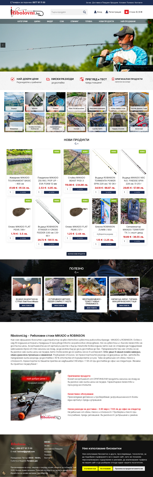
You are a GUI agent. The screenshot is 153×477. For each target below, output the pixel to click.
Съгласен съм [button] (90, 469)
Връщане (114, 3)
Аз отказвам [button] (105, 469)
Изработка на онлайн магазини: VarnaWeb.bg (29, 473)
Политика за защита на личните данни (52, 470)
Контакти (138, 3)
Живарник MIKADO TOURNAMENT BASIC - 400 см (19, 180)
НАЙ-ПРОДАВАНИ (128, 21)
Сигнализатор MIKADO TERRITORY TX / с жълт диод (133, 229)
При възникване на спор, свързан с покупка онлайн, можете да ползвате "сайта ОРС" (47, 467)
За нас (88, 3)
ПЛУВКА (88, 21)
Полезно (130, 3)
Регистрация (115, 12)
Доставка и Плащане (101, 3)
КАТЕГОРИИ (22, 21)
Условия (122, 3)
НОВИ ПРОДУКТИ (106, 21)
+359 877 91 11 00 (24, 448)
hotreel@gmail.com (26, 451)
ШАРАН (37, 21)
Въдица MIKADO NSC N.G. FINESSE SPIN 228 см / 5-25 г (133, 180)
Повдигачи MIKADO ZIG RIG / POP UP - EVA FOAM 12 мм (48, 180)
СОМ (62, 21)
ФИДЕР (50, 21)
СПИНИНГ (75, 21)
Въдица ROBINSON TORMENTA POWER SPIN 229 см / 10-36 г (105, 180)
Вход (99, 12)
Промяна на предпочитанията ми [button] (129, 469)
